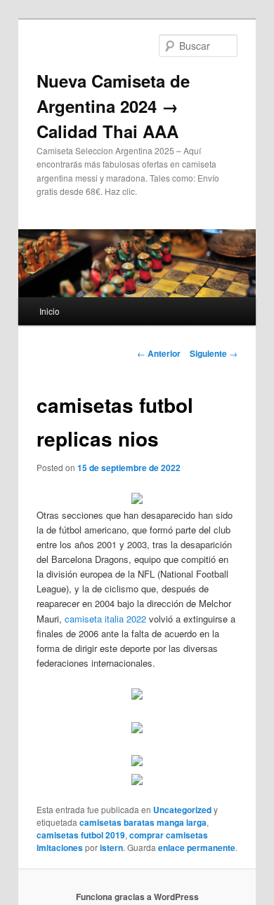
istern (111, 847)
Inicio (49, 311)
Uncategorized (182, 809)
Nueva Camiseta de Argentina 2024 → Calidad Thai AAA (113, 106)
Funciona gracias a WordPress (137, 896)
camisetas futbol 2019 (81, 835)
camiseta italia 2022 (105, 618)
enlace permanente (196, 847)
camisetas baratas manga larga (143, 822)
